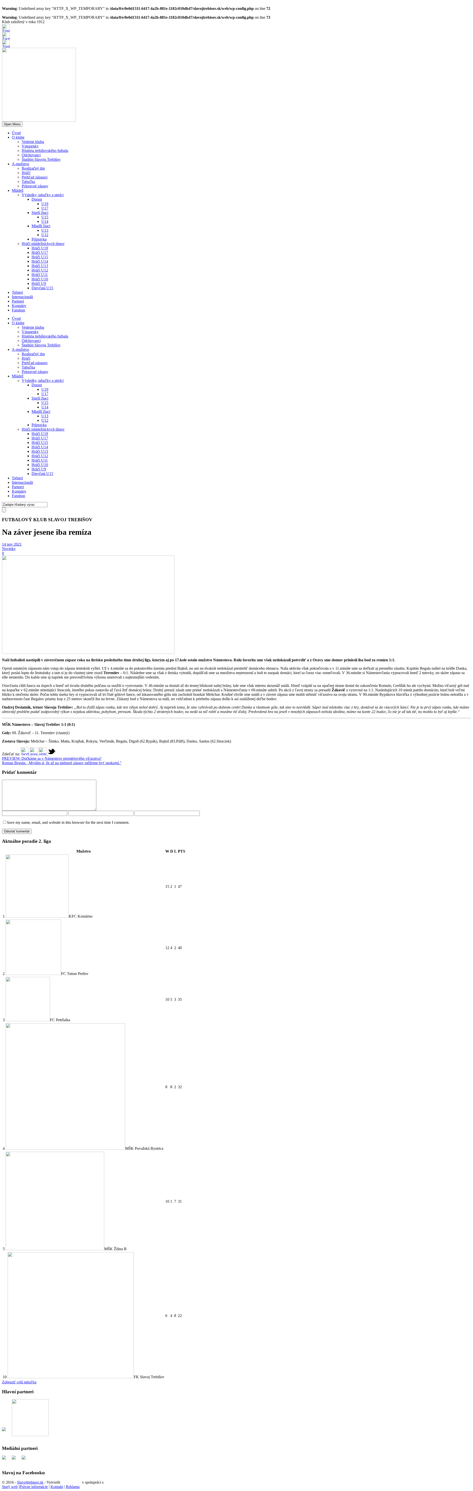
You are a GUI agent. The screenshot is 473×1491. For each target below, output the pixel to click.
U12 (44, 235)
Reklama (73, 1487)
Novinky (9, 549)
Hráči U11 (40, 275)
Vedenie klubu (33, 142)
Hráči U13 (40, 266)
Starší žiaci (40, 213)
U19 (44, 204)
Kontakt (57, 1487)
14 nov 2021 (12, 544)
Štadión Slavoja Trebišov (41, 159)
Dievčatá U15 (42, 288)
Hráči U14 (40, 261)
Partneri (18, 301)
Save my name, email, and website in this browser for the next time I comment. (68, 822)
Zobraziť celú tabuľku (19, 1382)
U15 (44, 217)
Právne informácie (33, 1487)
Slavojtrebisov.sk (30, 1482)
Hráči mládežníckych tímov (43, 244)
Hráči (26, 173)
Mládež (17, 190)
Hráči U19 (40, 248)
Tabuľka (28, 181)
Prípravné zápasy (35, 186)
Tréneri (17, 292)
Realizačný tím (33, 168)
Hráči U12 (40, 270)
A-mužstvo (20, 164)
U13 (44, 230)
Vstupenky (30, 146)
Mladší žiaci (41, 226)
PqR (107, 1482)
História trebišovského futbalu (45, 150)
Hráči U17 (40, 252)
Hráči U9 (39, 283)
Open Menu (12, 124)
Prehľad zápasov (35, 177)
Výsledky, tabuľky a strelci (43, 195)
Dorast (37, 199)
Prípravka (39, 239)
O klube (18, 137)
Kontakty (19, 306)
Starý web (10, 1487)
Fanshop (18, 310)
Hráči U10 (40, 279)
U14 (44, 221)
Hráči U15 (40, 257)
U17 (44, 208)
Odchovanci (31, 155)
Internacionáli (22, 297)
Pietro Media (71, 1482)
